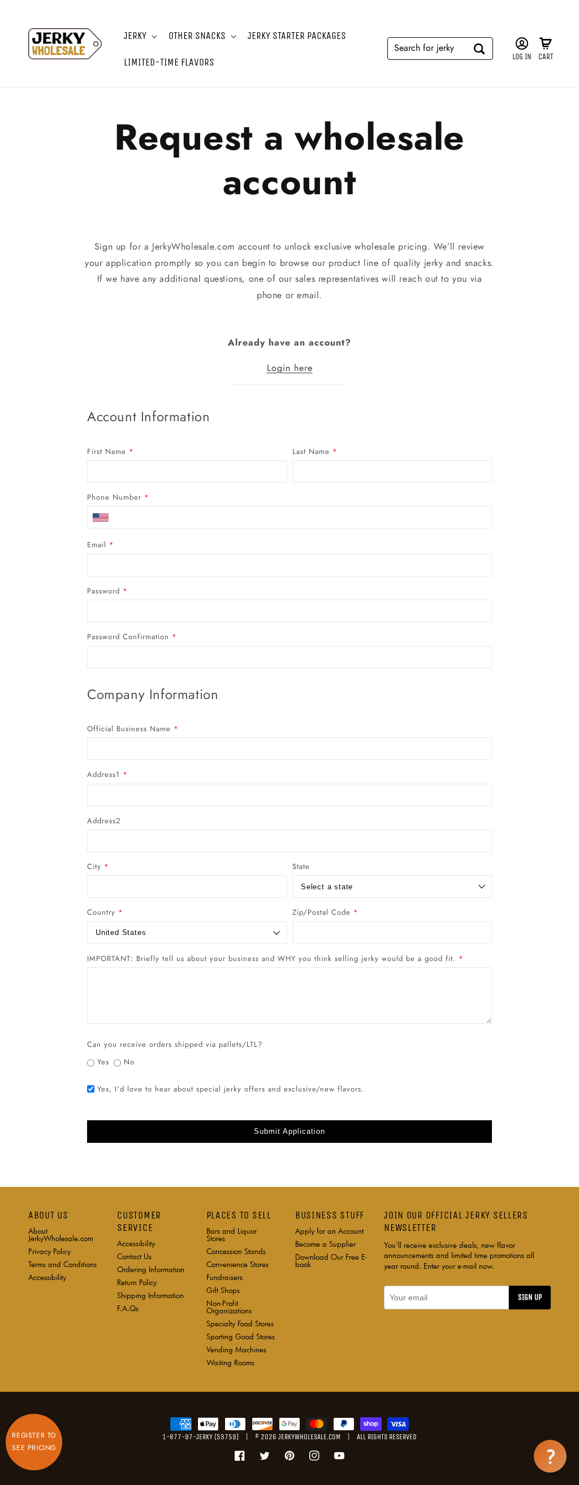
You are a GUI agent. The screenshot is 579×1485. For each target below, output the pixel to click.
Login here (290, 367)
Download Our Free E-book (331, 1260)
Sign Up (530, 1297)
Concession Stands (236, 1251)
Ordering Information (150, 1269)
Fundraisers (224, 1277)
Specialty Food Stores (240, 1323)
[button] (139, 36)
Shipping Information (150, 1295)
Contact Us (134, 1256)
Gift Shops (223, 1290)
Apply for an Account (329, 1232)
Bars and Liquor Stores (231, 1235)
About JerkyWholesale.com (60, 1235)
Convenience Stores (237, 1264)
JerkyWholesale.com (309, 1436)
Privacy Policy (49, 1251)
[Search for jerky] (479, 48)
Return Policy (137, 1282)
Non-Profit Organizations (229, 1307)
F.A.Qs (128, 1308)
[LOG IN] (522, 43)
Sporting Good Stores (240, 1336)
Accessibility (47, 1277)
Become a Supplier (325, 1244)
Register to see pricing (34, 1441)
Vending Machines (236, 1349)
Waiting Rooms (230, 1362)
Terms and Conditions (62, 1264)
